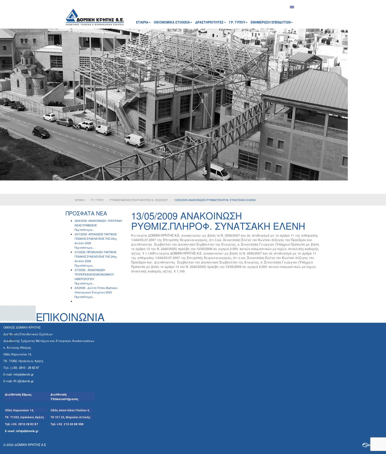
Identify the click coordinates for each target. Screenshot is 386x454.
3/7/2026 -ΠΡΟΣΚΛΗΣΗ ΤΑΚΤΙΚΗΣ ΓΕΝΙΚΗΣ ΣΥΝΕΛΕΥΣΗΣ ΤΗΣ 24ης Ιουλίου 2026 (96, 256)
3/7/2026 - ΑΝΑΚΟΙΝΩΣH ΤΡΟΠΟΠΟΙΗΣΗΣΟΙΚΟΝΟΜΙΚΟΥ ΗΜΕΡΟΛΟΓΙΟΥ (94, 274)
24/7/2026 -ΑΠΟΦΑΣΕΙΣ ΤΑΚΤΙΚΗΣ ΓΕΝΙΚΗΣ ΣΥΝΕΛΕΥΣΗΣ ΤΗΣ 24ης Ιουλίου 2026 (96, 238)
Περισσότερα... (84, 229)
